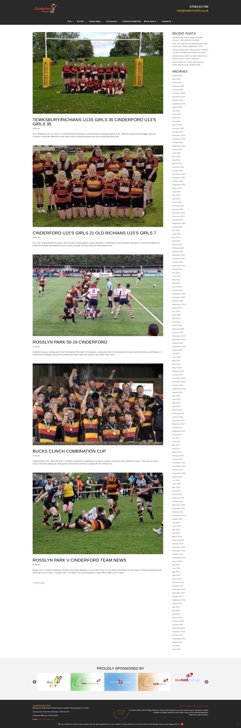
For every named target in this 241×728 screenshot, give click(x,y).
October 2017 (177, 427)
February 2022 (178, 248)
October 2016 (177, 470)
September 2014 (179, 558)
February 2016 (178, 498)
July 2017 (176, 438)
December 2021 (178, 255)
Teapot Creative (202, 715)
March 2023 (177, 202)
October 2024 (177, 142)
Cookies (205, 706)
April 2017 (176, 449)
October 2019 (177, 343)
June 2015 (176, 526)
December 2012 (178, 628)
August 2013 (177, 603)
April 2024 (176, 160)
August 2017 (177, 435)
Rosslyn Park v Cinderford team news (79, 560)
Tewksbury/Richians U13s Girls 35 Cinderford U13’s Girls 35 (94, 121)
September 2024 (179, 146)
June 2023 (176, 192)
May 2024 (176, 156)
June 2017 (176, 442)
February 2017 (178, 456)
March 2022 (177, 244)
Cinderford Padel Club (131, 21)
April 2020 (176, 322)
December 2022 (178, 213)
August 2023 (177, 188)
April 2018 (176, 406)
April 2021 (176, 283)
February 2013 (178, 621)
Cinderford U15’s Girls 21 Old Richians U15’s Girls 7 (94, 233)
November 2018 (178, 382)
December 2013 (178, 589)
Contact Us (166, 21)
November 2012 (178, 632)
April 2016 (176, 491)
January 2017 (177, 459)
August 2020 (177, 308)
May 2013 (176, 610)
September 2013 (179, 600)
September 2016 (179, 473)
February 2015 (178, 540)
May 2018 (176, 403)
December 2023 (178, 174)
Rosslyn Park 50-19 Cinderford (70, 342)
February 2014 (178, 582)
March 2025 (177, 125)
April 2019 (176, 364)
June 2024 (176, 153)
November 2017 (178, 424)
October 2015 (177, 512)
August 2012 (177, 642)
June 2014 (176, 568)
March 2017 (177, 452)
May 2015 (176, 530)
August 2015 (177, 519)
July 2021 (176, 273)
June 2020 (176, 315)
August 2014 (177, 561)
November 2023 (178, 178)
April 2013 (176, 614)
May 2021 (176, 280)
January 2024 (177, 171)
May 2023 (176, 195)
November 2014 (178, 551)
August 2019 (177, 350)
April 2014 (176, 575)
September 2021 (179, 266)
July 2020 (176, 311)
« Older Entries (39, 583)
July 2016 (176, 480)
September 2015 (179, 515)
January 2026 (177, 90)
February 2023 (178, 206)
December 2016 (178, 463)
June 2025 (176, 114)
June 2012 (176, 649)
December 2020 (178, 294)
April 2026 (176, 79)
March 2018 (177, 410)
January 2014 (177, 586)
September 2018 (179, 389)
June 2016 (176, 484)
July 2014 (176, 565)
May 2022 (176, 237)
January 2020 (177, 332)
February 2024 (178, 167)
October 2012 (177, 635)
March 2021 (177, 287)
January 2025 (177, 132)
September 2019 (179, 347)
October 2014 (177, 554)
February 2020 (178, 329)
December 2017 (178, 420)
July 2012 (176, 646)
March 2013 (177, 618)
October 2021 (177, 262)
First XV (80, 21)
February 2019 (178, 371)
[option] (53, 682)
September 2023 (179, 185)
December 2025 (178, 93)
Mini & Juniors (150, 21)
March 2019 (177, 368)
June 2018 (176, 399)
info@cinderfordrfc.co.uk (46, 719)
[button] (34, 682)
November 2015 (178, 508)
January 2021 (177, 290)
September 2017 (179, 431)
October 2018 (177, 385)
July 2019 (176, 354)
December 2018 (178, 378)
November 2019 (178, 339)
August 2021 (177, 269)
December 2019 (178, 336)
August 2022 (177, 227)
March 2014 (177, 579)
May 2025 (176, 118)
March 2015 (177, 537)
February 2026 (178, 86)
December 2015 (178, 505)
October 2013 (177, 596)
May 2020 (176, 318)
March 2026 (177, 83)
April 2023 (176, 199)
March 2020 (177, 325)
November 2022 (178, 216)
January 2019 (177, 375)
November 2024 (178, 139)
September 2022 (179, 223)
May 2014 (176, 572)
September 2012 (179, 639)
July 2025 (176, 111)
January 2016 (177, 501)
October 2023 (177, 181)
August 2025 (177, 107)
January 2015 (177, 544)
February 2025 (178, 128)
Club (69, 21)
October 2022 (177, 220)
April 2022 (176, 241)
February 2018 (178, 413)
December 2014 (178, 547)
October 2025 (177, 100)
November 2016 (178, 466)
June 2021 (176, 276)
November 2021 (178, 259)
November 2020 (178, 297)
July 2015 (176, 522)
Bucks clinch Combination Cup (69, 451)
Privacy (197, 706)
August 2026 (177, 76)
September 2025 (179, 104)
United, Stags (94, 21)
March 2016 (177, 494)
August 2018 (177, 392)
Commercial (111, 21)
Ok (182, 724)
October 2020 (177, 301)
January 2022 (177, 252)
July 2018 (176, 396)
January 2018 (177, 417)
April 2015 (176, 533)
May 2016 (176, 487)
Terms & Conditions (186, 706)
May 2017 (176, 445)
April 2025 (176, 121)
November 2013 (178, 593)
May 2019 (176, 361)
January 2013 (177, 625)
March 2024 (177, 164)
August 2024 (177, 149)
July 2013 (176, 607)
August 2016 (177, 477)
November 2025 (178, 97)
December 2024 (178, 135)
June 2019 (176, 357)
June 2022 (176, 234)
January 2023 (177, 209)
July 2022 (176, 230)
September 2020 (179, 304)
